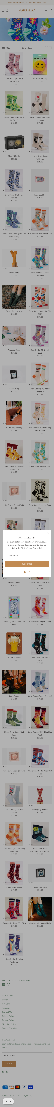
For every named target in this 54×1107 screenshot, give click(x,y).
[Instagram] (29, 572)
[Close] (48, 533)
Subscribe (27, 564)
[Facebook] (25, 572)
